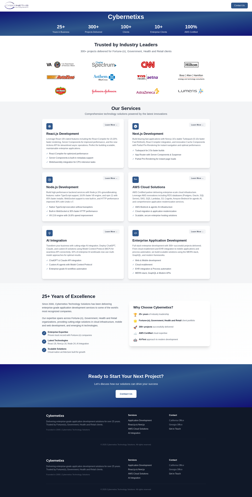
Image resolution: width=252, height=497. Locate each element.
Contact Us (239, 5)
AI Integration (134, 433)
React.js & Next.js (136, 425)
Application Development (140, 420)
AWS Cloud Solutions (138, 429)
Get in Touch (175, 429)
